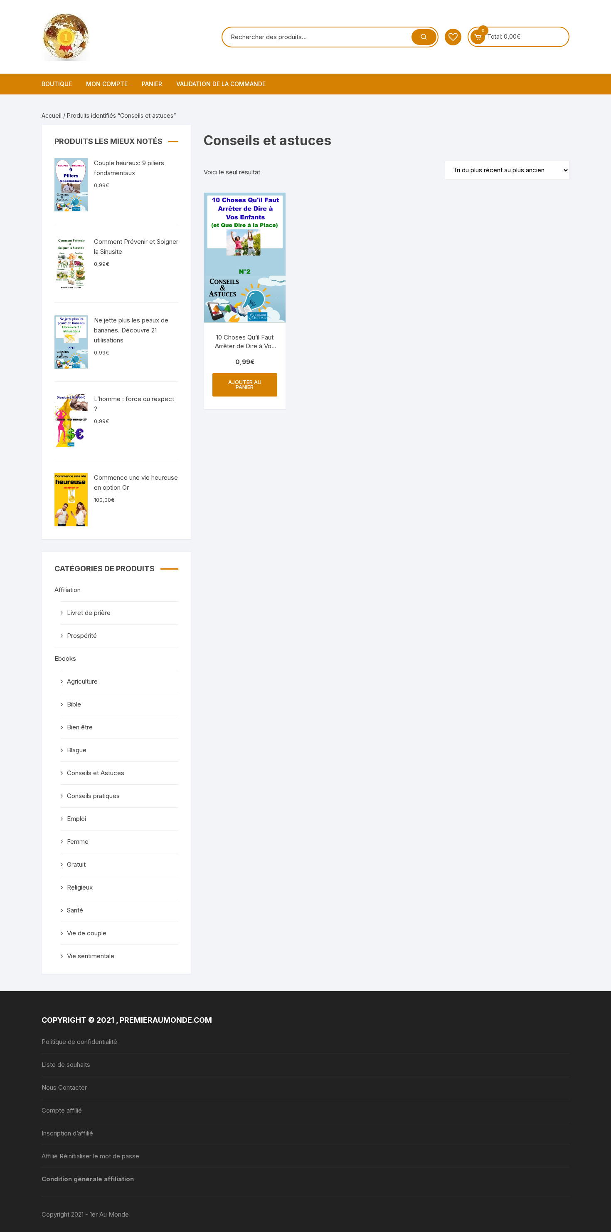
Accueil (52, 115)
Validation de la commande (221, 83)
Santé (75, 910)
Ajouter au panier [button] (244, 384)
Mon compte (107, 83)
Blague (76, 750)
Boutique (57, 83)
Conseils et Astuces (95, 773)
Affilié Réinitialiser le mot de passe (90, 1156)
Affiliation (67, 590)
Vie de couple (86, 933)
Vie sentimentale (90, 956)
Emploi (76, 819)
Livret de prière (89, 613)
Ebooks (65, 658)
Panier (152, 83)
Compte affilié (62, 1110)
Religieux (80, 887)
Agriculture (82, 681)
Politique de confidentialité (79, 1042)
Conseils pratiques (93, 796)
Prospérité (82, 636)
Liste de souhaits (66, 1064)
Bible (74, 704)
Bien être (80, 727)
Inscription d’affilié (67, 1133)
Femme (78, 841)
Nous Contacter (64, 1087)
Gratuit (76, 864)
